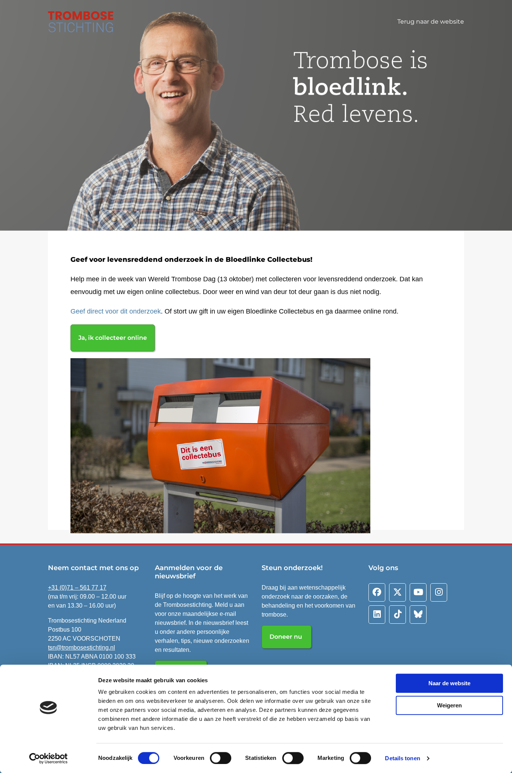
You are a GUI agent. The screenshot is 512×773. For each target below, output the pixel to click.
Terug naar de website (430, 21)
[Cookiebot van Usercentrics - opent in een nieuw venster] (48, 758)
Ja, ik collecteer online (112, 337)
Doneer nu (286, 636)
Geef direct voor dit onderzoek (115, 311)
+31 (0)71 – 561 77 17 (77, 587)
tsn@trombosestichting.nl (81, 647)
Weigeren (449, 705)
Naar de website (449, 683)
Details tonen (402, 758)
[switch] (220, 758)
